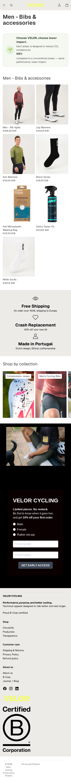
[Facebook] (5, 689)
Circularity (8, 627)
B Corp (6, 677)
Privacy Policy (11, 654)
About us (8, 672)
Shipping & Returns (13, 650)
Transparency (10, 635)
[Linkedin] (17, 689)
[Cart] (67, 5)
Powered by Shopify (8, 774)
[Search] (11, 5)
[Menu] (4, 5)
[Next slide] (64, 394)
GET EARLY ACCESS (35, 565)
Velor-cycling (8, 768)
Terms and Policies (30, 764)
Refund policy (10, 658)
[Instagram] (11, 689)
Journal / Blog (11, 681)
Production (9, 631)
